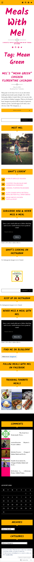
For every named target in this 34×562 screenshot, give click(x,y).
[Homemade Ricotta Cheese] (17, 405)
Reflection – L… (16, 471)
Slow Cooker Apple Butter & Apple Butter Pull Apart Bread (18, 193)
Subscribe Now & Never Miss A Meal (17, 213)
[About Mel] (17, 394)
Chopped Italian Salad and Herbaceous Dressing (16, 184)
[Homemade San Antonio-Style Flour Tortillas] (27, 394)
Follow (17, 237)
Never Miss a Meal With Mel (17, 312)
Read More (17, 110)
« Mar (3, 515)
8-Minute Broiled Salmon (16, 178)
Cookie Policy (9, 554)
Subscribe (17, 337)
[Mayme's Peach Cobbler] (6, 405)
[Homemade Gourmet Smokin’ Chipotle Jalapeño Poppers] (27, 405)
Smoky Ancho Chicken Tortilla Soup (14, 198)
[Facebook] (22, 2)
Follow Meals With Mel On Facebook (17, 366)
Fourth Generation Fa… (18, 461)
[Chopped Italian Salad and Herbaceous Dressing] (6, 394)
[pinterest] (28, 2)
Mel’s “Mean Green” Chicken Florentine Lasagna (17, 77)
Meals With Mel (17, 23)
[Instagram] (25, 2)
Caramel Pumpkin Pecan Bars (17, 188)
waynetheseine (16, 442)
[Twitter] (31, 2)
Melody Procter (16, 452)
